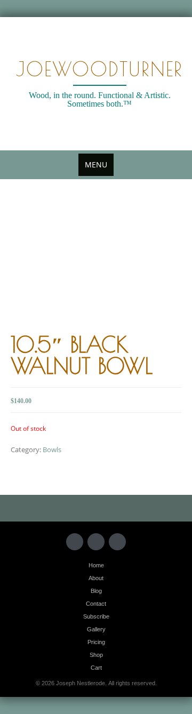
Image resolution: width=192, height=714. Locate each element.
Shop (96, 655)
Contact (96, 603)
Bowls (52, 449)
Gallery (96, 629)
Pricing (96, 642)
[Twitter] (74, 541)
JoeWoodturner (99, 69)
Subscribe (96, 616)
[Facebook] (96, 541)
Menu (96, 164)
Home (96, 565)
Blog (96, 591)
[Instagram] (117, 541)
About (96, 578)
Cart (96, 667)
